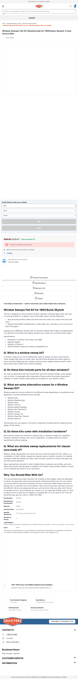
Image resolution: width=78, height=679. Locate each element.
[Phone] (71, 6)
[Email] (7, 266)
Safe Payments (14, 607)
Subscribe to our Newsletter (62, 621)
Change (9, 253)
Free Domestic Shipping (18, 600)
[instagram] (10, 669)
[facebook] (3, 266)
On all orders (13, 602)
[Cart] (75, 6)
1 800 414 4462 (13, 262)
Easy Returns (40, 600)
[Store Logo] (13, 621)
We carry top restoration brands (39, 610)
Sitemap (64, 677)
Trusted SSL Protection (15, 610)
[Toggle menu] (14, 6)
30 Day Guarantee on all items (44, 602)
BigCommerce (43, 677)
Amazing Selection (37, 607)
